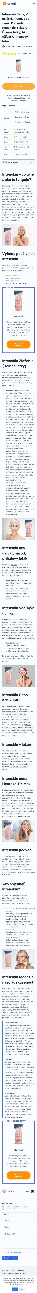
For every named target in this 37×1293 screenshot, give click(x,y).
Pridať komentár (10, 1258)
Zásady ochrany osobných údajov (14, 1273)
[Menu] (34, 3)
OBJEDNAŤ (19, 86)
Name (6, 1214)
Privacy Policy (16, 1252)
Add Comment (9, 1234)
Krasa (30, 46)
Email (6, 1221)
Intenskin (5, 186)
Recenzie (11, 106)
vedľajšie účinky (16, 635)
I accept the (13, 1252)
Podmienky (20, 1270)
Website (6, 1227)
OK (15, 1289)
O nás (12, 1270)
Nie (22, 1289)
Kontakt (5, 1270)
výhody (22, 268)
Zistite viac (23, 1284)
